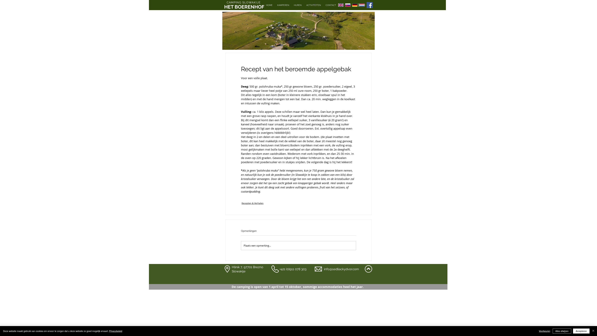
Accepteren (581, 331)
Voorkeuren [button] (544, 331)
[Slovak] (347, 5)
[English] (340, 5)
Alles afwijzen (562, 331)
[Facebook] (370, 5)
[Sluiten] (593, 331)
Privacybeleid (115, 331)
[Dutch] (361, 5)
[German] (354, 5)
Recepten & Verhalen (253, 203)
